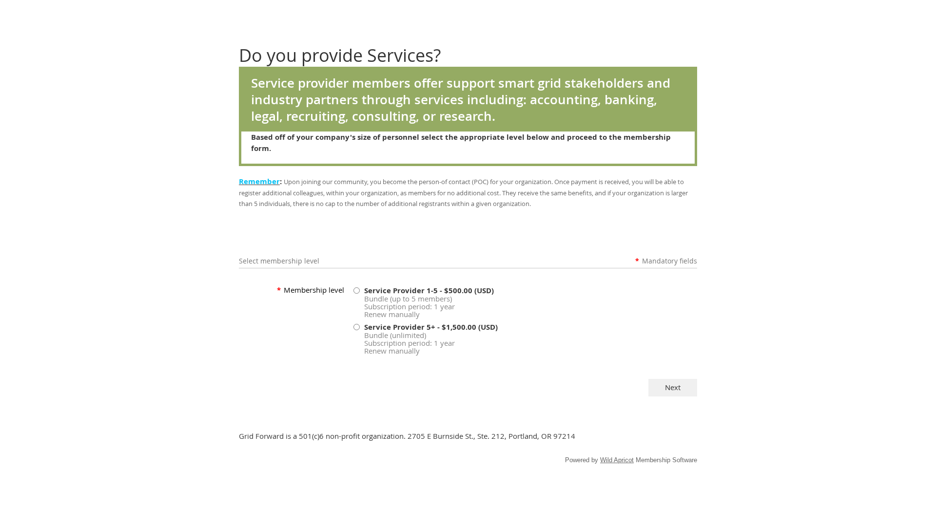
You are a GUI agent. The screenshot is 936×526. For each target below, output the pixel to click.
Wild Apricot (617, 460)
